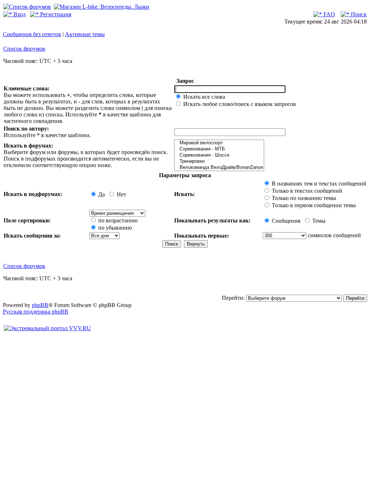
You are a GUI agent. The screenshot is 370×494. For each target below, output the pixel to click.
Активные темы (85, 34)
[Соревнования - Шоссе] (219, 155)
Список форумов (24, 49)
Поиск (358, 14)
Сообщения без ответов (32, 34)
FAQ (328, 14)
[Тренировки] (219, 161)
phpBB (40, 305)
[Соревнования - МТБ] (219, 149)
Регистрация (55, 14)
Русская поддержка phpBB (35, 311)
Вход (19, 14)
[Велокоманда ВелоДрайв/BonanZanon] (219, 168)
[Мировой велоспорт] (219, 143)
